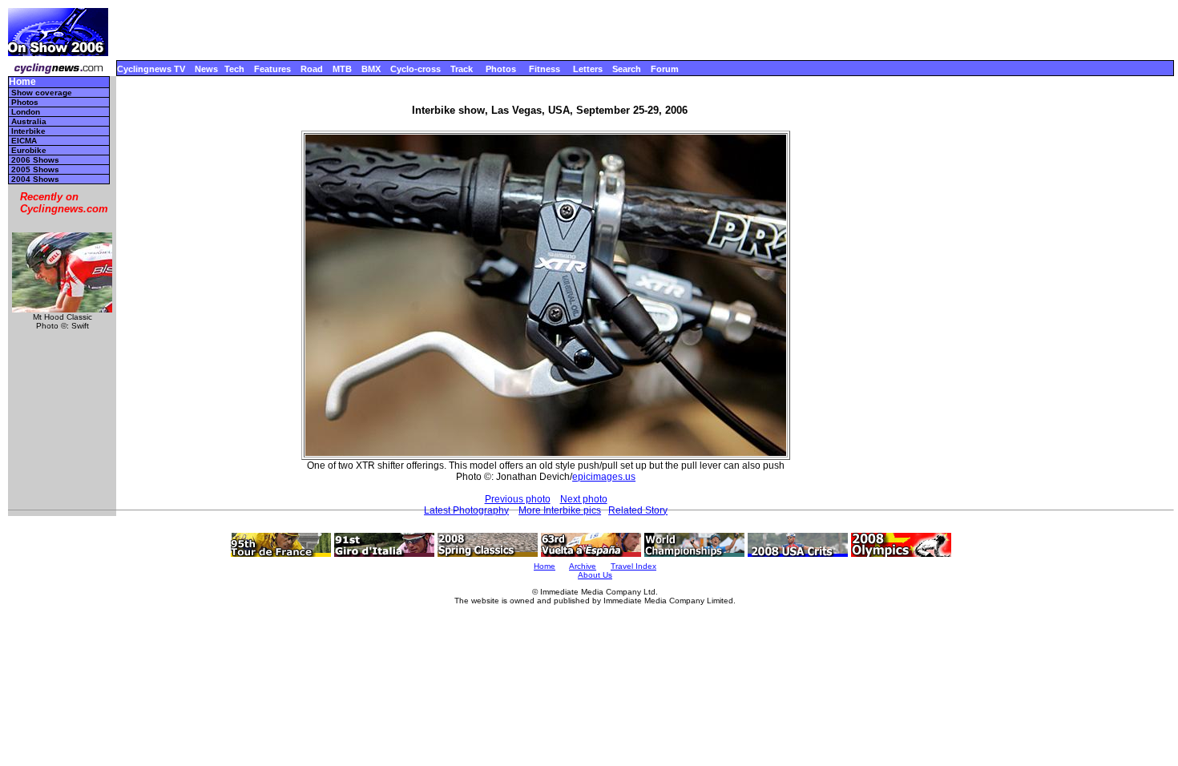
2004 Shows (35, 179)
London (25, 111)
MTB (342, 69)
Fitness (544, 69)
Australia (28, 121)
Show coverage (41, 92)
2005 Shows (35, 169)
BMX (371, 69)
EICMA (24, 140)
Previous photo (518, 499)
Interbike (28, 131)
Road (312, 69)
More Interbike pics (559, 510)
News (206, 69)
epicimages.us (603, 476)
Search (626, 69)
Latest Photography (466, 510)
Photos (501, 69)
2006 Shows (35, 159)
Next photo (583, 499)
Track (461, 69)
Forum (665, 69)
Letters (588, 69)
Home (22, 82)
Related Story (638, 510)
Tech (234, 69)
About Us (595, 574)
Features (272, 69)
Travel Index (633, 566)
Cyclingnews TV (151, 69)
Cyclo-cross (415, 69)
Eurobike (28, 150)
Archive (582, 566)
